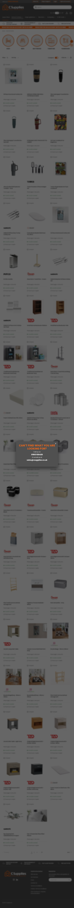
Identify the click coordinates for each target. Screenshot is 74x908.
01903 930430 (37, 454)
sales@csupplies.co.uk (37, 460)
